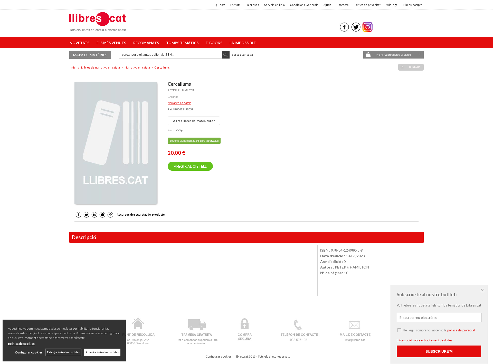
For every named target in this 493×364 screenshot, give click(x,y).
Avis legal (392, 4)
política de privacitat (461, 330)
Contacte (342, 4)
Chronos (173, 96)
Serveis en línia (274, 4)
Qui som (219, 4)
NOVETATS (80, 43)
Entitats (235, 4)
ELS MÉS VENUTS (112, 43)
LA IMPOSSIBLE (243, 43)
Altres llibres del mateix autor (194, 121)
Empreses (252, 4)
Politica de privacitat (367, 4)
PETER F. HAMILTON (181, 90)
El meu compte (412, 4)
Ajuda (327, 4)
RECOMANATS (146, 43)
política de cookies (21, 344)
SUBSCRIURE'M (439, 351)
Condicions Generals (304, 4)
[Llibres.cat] (97, 28)
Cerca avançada (242, 54)
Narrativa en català (179, 102)
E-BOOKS (215, 43)
